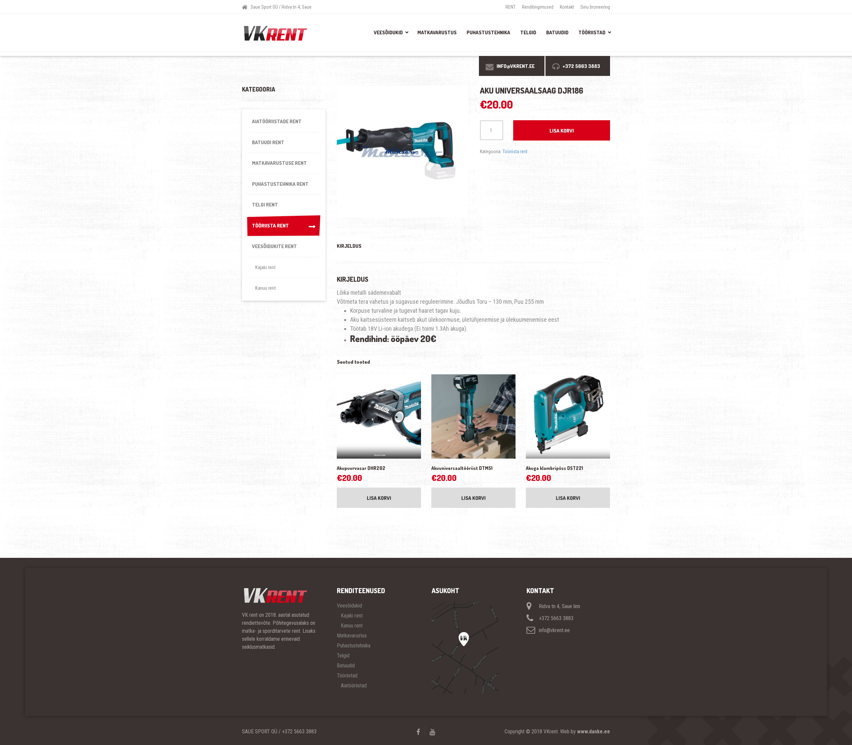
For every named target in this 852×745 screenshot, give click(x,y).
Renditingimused (537, 7)
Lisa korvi (561, 131)
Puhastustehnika (488, 32)
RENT (511, 7)
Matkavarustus (437, 32)
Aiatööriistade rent (277, 121)
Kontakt (567, 7)
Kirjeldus (349, 246)
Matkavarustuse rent (279, 163)
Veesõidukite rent (274, 246)
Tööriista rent (515, 151)
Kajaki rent (265, 267)
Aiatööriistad (354, 685)
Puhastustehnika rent (280, 184)
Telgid (528, 32)
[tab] (353, 246)
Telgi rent (265, 204)
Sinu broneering (595, 7)
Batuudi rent (268, 142)
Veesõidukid (388, 32)
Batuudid (557, 32)
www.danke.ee (593, 731)
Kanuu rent (265, 288)
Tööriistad (591, 32)
